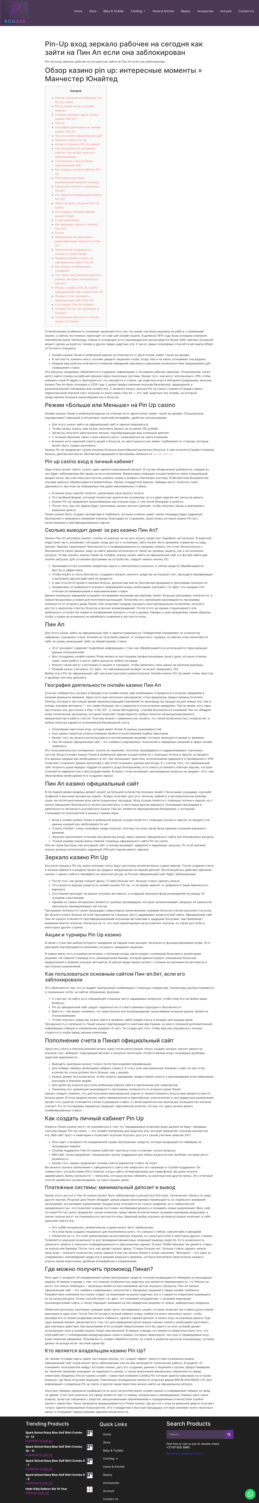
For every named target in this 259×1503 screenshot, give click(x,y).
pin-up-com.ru (162, 454)
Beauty (185, 11)
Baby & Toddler (113, 11)
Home (78, 11)
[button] (250, 1494)
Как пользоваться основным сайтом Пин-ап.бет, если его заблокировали (75, 153)
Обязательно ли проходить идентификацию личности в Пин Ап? (77, 241)
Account (226, 11)
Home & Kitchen (163, 11)
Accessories (205, 11)
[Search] (229, 1434)
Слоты (59, 233)
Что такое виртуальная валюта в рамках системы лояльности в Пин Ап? (78, 279)
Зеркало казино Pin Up (71, 140)
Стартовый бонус (67, 220)
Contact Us (246, 11)
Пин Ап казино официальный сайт (79, 135)
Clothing (136, 11)
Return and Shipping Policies (184, 1453)
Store (92, 11)
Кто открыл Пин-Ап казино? (74, 304)
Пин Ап (60, 123)
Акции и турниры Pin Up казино (77, 144)
